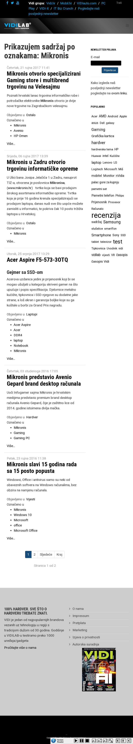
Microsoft (21, 520)
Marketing (79, 630)
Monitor (108, 176)
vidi (120, 248)
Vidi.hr (51, 3)
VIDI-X (44, 8)
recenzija (106, 215)
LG (115, 162)
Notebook (21, 346)
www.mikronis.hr (20, 188)
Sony (115, 235)
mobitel (96, 175)
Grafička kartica (102, 136)
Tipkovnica (98, 248)
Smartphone (101, 235)
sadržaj (96, 222)
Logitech (97, 169)
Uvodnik (112, 248)
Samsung (112, 221)
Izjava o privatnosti (86, 637)
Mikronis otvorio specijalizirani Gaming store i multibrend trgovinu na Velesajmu (44, 80)
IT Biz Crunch (63, 8)
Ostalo (31, 115)
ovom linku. (119, 93)
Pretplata (79, 623)
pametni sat (99, 189)
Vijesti (30, 499)
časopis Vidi (100, 261)
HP (116, 149)
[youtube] (17, 3)
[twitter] (12, 3)
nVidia (120, 175)
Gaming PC (22, 438)
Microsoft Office (25, 530)
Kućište (114, 156)
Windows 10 (23, 515)
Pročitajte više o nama (20, 648)
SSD (123, 235)
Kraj (59, 554)
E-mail (95, 57)
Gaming (19, 433)
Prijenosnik (99, 202)
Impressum (80, 616)
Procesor (114, 202)
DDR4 (18, 335)
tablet (95, 241)
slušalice (97, 228)
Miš (120, 169)
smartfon (110, 228)
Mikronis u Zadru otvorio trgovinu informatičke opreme (42, 165)
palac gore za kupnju (105, 182)
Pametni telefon (102, 195)
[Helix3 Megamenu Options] (127, 25)
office (18, 525)
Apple (123, 116)
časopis (122, 255)
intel (105, 156)
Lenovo (107, 162)
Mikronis (20, 125)
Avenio (18, 131)
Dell (102, 123)
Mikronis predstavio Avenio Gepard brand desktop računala (44, 380)
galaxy (110, 123)
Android (113, 116)
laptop (18, 340)
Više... (11, 144)
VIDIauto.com (86, 3)
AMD (102, 116)
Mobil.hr (66, 3)
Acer (17, 330)
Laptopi (31, 314)
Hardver (32, 417)
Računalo (97, 208)
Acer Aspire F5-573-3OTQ (37, 259)
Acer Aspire (22, 325)
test (117, 241)
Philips (120, 195)
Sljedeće (46, 554)
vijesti (106, 255)
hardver (98, 142)
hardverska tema (102, 149)
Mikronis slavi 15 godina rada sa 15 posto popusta (42, 467)
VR (113, 255)
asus (94, 123)
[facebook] (7, 3)
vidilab (96, 255)
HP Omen (21, 136)
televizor (106, 241)
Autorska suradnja (85, 644)
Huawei (96, 156)
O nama (78, 609)
